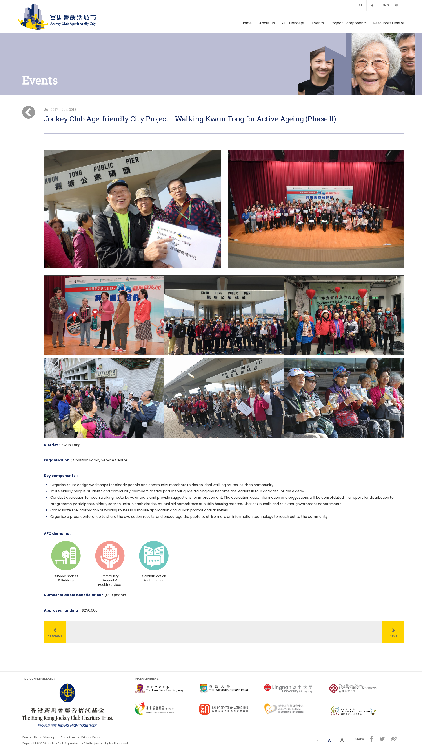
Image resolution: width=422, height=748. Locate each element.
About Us (267, 23)
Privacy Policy (91, 737)
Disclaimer (68, 737)
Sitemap (49, 737)
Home (246, 23)
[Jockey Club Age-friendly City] (57, 16)
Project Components (348, 23)
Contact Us (30, 737)
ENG (386, 5)
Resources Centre (388, 23)
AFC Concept (293, 23)
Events (318, 23)
